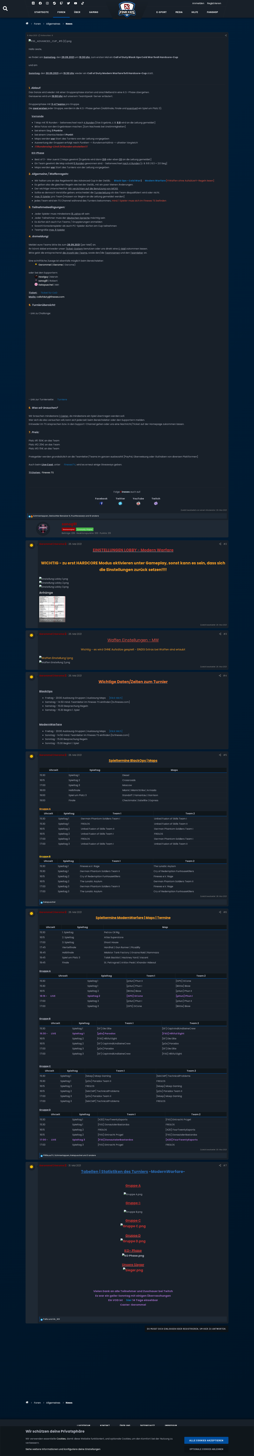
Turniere (62, 399)
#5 (225, 755)
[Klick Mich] (115, 698)
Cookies (61, 1438)
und (51, 1319)
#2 (225, 544)
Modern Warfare (155, 180)
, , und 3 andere (69, 1155)
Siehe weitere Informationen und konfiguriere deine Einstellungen (63, 1449)
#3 (225, 634)
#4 (225, 675)
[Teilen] (226, 35)
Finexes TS (47, 472)
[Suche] (5, 8)
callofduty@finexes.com (50, 297)
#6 (225, 912)
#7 (225, 1165)
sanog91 (43, 280)
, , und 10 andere (66, 515)
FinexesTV (70, 464)
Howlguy (43, 277)
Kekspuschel (46, 284)
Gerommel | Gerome (51, 264)
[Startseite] (27, 23)
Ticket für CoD (49, 292)
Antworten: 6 (47, 35)
